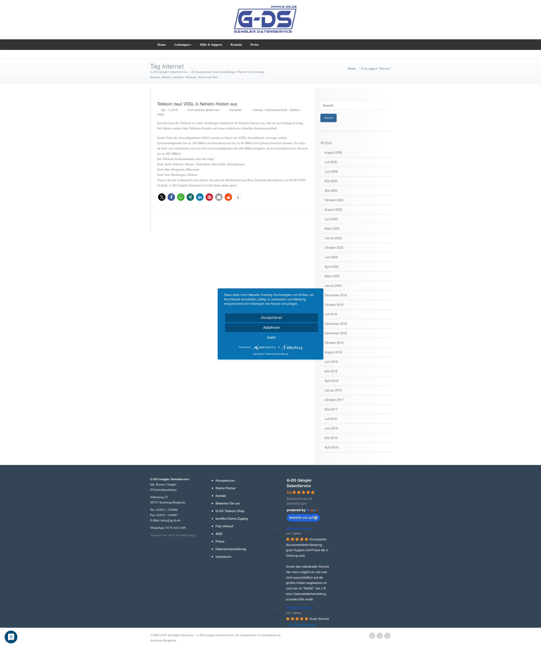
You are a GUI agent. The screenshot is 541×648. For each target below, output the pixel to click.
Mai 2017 (331, 409)
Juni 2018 (331, 361)
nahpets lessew (298, 528)
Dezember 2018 (336, 323)
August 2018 (333, 352)
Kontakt (236, 44)
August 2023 (333, 209)
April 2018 (331, 380)
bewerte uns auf (301, 517)
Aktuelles (236, 110)
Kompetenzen (225, 480)
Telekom (294, 110)
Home (161, 44)
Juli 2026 (331, 162)
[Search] (387, 44)
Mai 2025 (331, 190)
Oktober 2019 (334, 304)
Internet (258, 110)
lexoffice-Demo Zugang (232, 518)
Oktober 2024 (334, 200)
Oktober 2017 (334, 399)
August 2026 (333, 152)
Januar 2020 (333, 285)
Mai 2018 (331, 371)
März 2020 (332, 276)
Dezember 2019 (336, 295)
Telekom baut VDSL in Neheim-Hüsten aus (197, 104)
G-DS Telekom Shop (230, 511)
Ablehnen (271, 327)
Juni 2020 (331, 257)
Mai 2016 (331, 437)
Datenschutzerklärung (231, 549)
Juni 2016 (331, 428)
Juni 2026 (331, 171)
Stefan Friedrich (298, 607)
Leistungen (181, 44)
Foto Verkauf (224, 526)
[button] (161, 197)
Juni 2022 (331, 219)
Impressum (223, 556)
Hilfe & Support (211, 44)
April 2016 (331, 447)
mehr (271, 337)
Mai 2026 (331, 181)
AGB (219, 533)
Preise (254, 44)
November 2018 (336, 333)
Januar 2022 (333, 238)
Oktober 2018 (334, 342)
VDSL (161, 114)
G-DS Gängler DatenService (299, 482)
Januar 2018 (333, 390)
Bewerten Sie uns (228, 503)
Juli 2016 (331, 418)
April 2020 (331, 266)
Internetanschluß (276, 110)
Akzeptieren (271, 317)
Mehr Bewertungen (301, 624)
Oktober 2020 (334, 247)
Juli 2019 (331, 314)
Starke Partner (226, 488)
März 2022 (332, 228)
